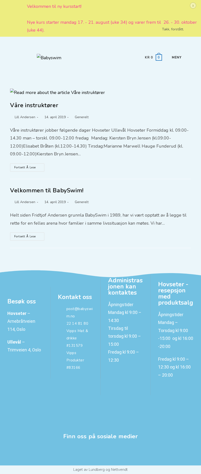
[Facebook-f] (100, 453)
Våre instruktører (34, 105)
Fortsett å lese (29, 166)
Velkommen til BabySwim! (47, 190)
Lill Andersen (25, 117)
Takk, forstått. (173, 29)
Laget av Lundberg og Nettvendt (100, 469)
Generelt (81, 117)
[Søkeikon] (186, 57)
